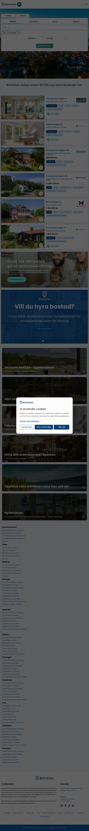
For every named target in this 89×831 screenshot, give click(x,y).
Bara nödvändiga (44, 427)
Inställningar (27, 427)
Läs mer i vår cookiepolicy (29, 421)
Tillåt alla (61, 427)
